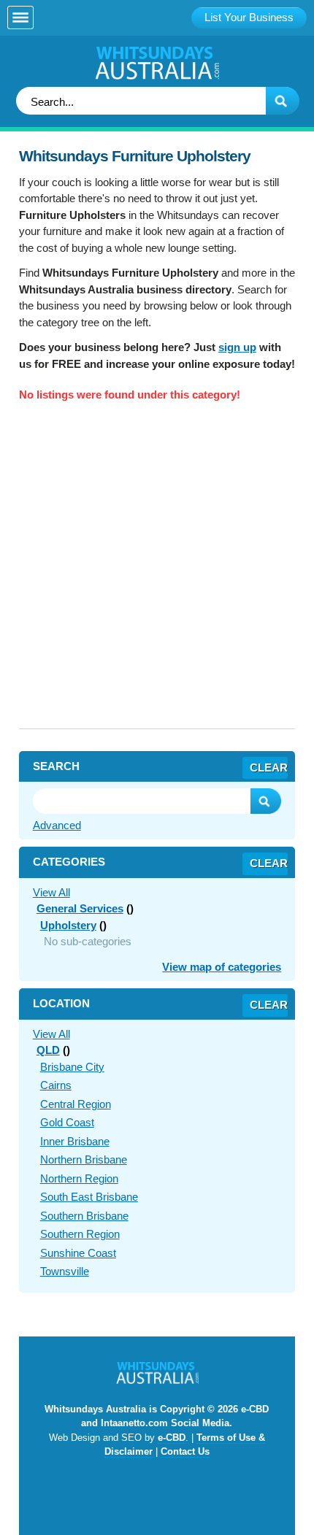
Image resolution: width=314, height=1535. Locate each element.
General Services (80, 908)
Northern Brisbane (83, 1159)
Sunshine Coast (78, 1253)
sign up (237, 347)
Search (265, 801)
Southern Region (80, 1234)
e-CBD (171, 1437)
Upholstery (68, 925)
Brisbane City (72, 1067)
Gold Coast (67, 1122)
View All (51, 892)
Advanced (57, 825)
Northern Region (79, 1178)
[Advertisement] (157, 571)
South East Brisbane (89, 1196)
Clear (269, 767)
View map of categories (221, 967)
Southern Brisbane (84, 1215)
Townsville (64, 1271)
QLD (48, 1050)
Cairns (56, 1085)
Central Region (75, 1104)
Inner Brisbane (75, 1141)
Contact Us (185, 1451)
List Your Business (249, 17)
